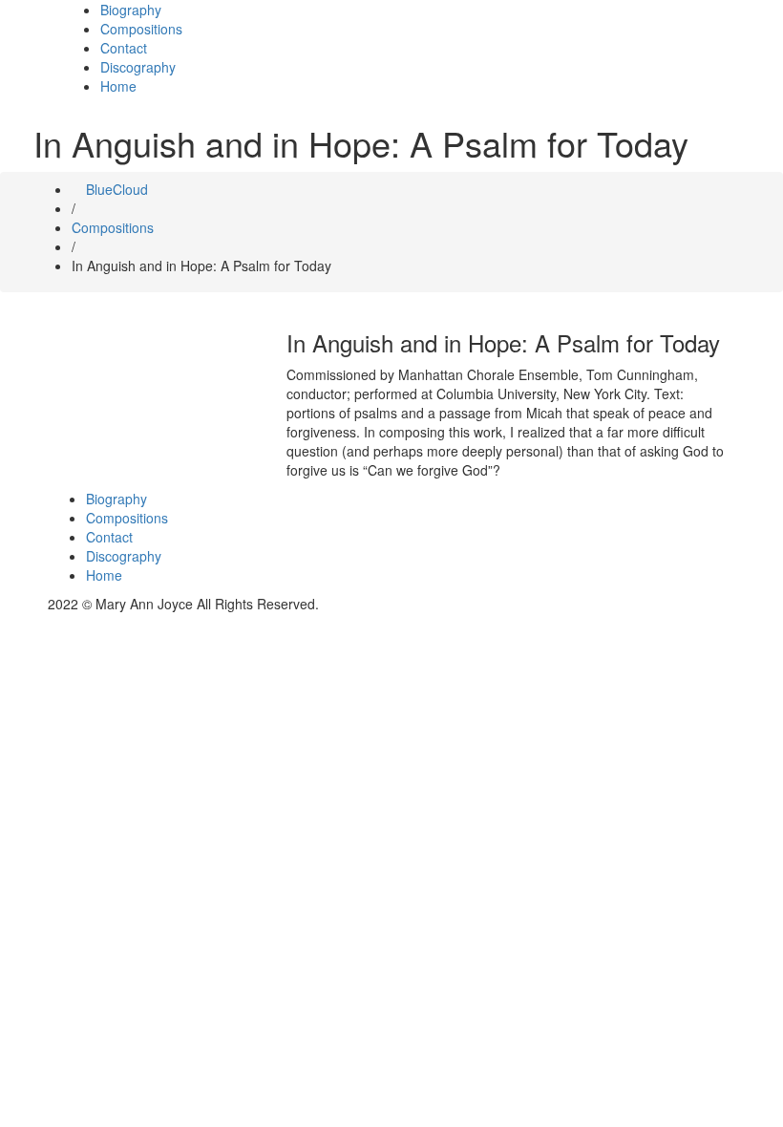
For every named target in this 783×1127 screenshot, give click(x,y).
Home (118, 86)
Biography (130, 9)
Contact (123, 47)
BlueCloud (115, 189)
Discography (138, 66)
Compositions (141, 28)
